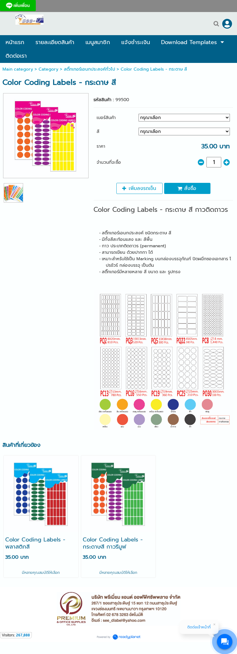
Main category (17, 69)
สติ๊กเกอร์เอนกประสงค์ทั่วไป (89, 69)
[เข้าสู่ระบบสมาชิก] (227, 24)
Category (48, 69)
